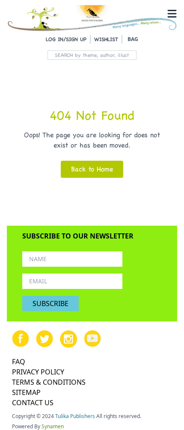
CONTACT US (32, 402)
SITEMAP (26, 392)
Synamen (53, 426)
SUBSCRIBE (50, 303)
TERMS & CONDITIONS (49, 382)
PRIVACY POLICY (38, 372)
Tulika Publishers (75, 416)
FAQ (18, 361)
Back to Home (92, 169)
